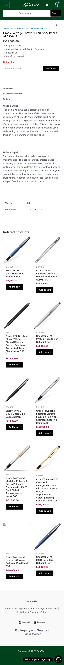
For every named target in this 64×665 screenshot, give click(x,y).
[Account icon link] (47, 4)
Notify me (51, 68)
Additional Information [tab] (12, 94)
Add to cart (14, 286)
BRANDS (6, 28)
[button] (32, 18)
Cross (13, 28)
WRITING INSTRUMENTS (40, 28)
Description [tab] (8, 88)
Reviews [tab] (6, 99)
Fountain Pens (22, 28)
